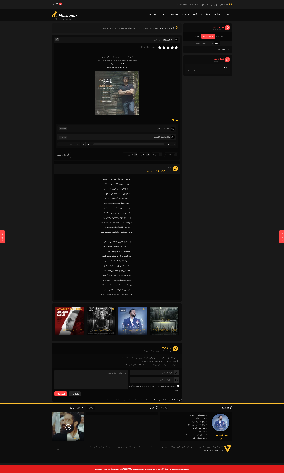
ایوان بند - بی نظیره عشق (196, 424)
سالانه (198, 43)
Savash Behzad (112, 67)
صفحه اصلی (153, 28)
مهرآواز (226, 67)
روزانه (217, 43)
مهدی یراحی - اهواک (198, 421)
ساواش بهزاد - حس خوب (163, 40)
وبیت (206, 450)
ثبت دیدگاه (61, 394)
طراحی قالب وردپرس (216, 450)
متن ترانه (185, 14)
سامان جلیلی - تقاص (198, 438)
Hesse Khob (122, 67)
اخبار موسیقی (173, 14)
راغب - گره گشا (200, 418)
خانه (228, 14)
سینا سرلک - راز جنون (197, 415)
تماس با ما (152, 14)
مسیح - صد (201, 431)
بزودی (162, 14)
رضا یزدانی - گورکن (198, 428)
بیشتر (165, 407)
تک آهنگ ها (218, 14)
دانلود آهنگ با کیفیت (162, 129)
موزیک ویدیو (205, 14)
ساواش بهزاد (120, 64)
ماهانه (204, 43)
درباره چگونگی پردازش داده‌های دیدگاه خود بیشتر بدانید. (124, 400)
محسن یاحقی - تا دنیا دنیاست (195, 434)
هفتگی (211, 43)
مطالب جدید (196, 36)
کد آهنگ (72, 144)
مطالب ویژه (220, 36)
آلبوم (195, 14)
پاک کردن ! (75, 394)
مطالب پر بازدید (208, 36)
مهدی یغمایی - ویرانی (198, 441)
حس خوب (112, 64)
